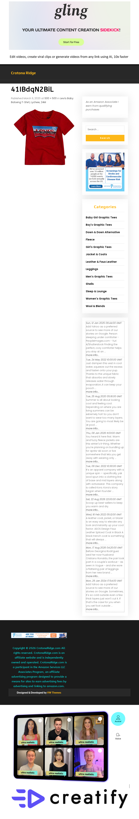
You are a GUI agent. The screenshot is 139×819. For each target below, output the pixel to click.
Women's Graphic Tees (101, 298)
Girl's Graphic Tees (99, 247)
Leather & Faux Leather (101, 262)
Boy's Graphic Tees (99, 225)
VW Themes (54, 692)
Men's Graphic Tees (99, 276)
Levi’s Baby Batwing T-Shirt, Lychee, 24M (42, 100)
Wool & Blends (95, 306)
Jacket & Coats (96, 254)
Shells (90, 284)
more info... (92, 355)
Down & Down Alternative (103, 232)
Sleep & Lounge (96, 291)
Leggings (92, 269)
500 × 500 (51, 98)
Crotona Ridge (23, 73)
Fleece (90, 239)
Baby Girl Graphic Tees (101, 217)
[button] (69, 82)
